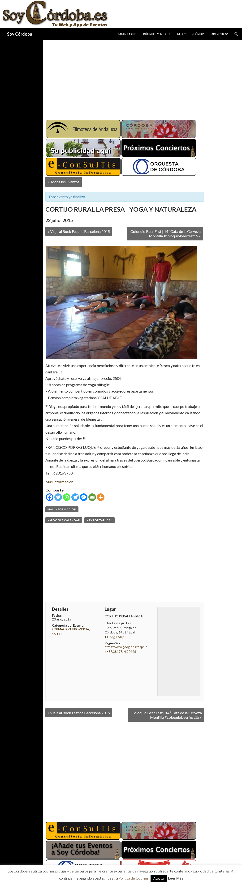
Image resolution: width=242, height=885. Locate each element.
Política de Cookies (134, 878)
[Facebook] (49, 497)
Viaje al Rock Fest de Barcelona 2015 (79, 231)
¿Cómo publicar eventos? (210, 33)
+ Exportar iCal (99, 520)
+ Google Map (114, 637)
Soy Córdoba (19, 34)
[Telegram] (75, 497)
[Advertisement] (142, 78)
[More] (100, 497)
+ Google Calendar (64, 520)
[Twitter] (58, 497)
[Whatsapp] (66, 497)
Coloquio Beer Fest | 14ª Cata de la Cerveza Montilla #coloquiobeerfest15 (165, 233)
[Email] (92, 497)
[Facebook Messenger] (83, 497)
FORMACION (61, 629)
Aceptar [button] (158, 878)
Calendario (126, 33)
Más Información (59, 481)
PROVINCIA (80, 629)
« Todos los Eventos (63, 182)
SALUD (57, 634)
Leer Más (175, 878)
